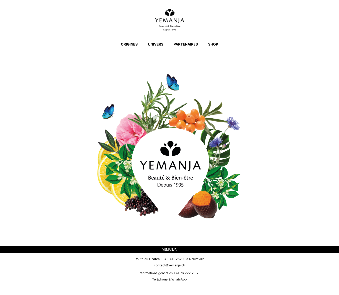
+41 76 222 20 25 (187, 273)
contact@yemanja (167, 265)
